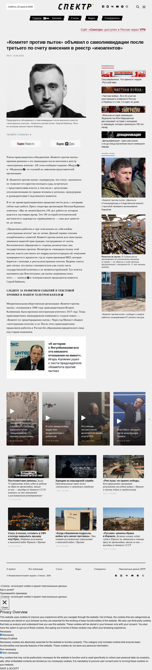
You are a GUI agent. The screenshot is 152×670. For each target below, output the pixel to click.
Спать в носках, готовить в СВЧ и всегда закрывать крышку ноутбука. (27, 537)
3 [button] (80, 447)
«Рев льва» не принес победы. (123, 485)
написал (22, 277)
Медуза (72, 165)
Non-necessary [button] (8, 649)
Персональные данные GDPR (132, 569)
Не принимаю (19, 593)
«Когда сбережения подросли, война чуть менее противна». (76, 537)
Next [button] (149, 418)
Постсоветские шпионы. (27, 488)
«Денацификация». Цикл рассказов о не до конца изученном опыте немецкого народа (123, 143)
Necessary (8, 635)
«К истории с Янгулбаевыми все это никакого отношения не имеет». (64, 357)
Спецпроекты (112, 18)
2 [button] (76, 447)
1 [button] (71, 447)
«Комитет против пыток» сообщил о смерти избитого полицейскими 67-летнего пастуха (123, 315)
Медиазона (16, 169)
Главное (37, 18)
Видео (91, 18)
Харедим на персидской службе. (75, 483)
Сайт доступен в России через (113, 29)
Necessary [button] (5, 631)
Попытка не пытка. (123, 261)
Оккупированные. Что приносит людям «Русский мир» (121, 81)
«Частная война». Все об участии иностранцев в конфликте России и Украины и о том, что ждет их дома (120, 98)
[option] (22, 419)
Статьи (75, 18)
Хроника (56, 18)
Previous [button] (2, 418)
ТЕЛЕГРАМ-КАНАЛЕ (48, 294)
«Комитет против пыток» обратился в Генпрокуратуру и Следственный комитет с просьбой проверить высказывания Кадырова (123, 204)
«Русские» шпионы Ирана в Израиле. (123, 538)
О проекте (11, 569)
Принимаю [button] (6, 593)
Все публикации (36, 569)
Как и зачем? (7, 589)
